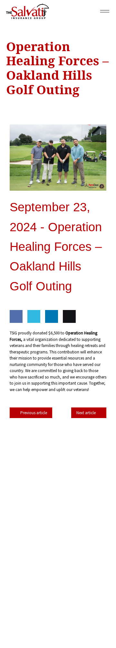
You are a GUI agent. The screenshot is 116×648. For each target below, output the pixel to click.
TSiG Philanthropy (32, 480)
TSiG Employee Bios (83, 480)
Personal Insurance (72, 451)
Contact (31, 451)
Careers (91, 494)
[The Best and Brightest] (58, 582)
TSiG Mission (89, 465)
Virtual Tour (30, 494)
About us (64, 494)
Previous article (33, 412)
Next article (86, 412)
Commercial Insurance (40, 465)
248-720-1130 (65, 546)
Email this (68, 335)
